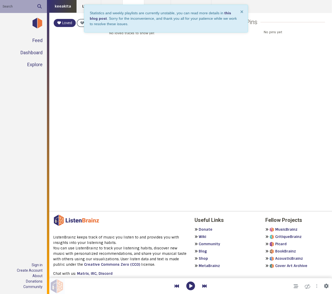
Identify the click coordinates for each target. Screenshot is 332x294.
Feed (37, 40)
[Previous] (177, 286)
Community (33, 287)
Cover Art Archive (291, 265)
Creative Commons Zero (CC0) (112, 264)
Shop (203, 258)
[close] (242, 11)
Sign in (37, 265)
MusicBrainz (286, 229)
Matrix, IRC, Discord (95, 273)
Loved (66, 22)
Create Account (30, 270)
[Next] (204, 286)
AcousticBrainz (289, 258)
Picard (281, 244)
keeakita (63, 6)
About (37, 276)
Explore (35, 64)
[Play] (191, 286)
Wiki (202, 236)
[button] (316, 286)
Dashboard (31, 52)
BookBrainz (285, 251)
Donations (34, 281)
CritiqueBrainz (288, 236)
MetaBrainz (209, 265)
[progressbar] (190, 278)
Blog (203, 251)
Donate (205, 229)
